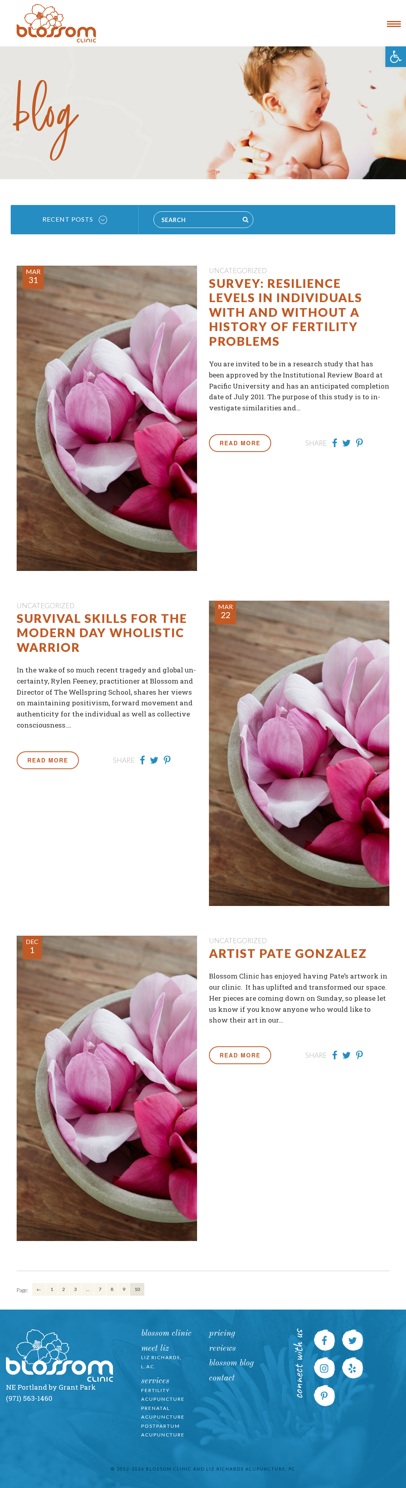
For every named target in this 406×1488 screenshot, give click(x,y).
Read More (240, 443)
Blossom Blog (231, 1363)
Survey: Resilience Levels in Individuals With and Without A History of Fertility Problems (285, 312)
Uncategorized (238, 270)
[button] (395, 56)
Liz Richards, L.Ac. (161, 1361)
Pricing (222, 1333)
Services (155, 1381)
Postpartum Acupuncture (163, 1430)
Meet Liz (155, 1348)
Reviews (222, 1348)
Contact (222, 1378)
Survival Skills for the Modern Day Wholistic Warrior (102, 632)
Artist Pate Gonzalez (288, 953)
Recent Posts (68, 219)
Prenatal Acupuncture (163, 1412)
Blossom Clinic (166, 1333)
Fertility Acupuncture (163, 1394)
